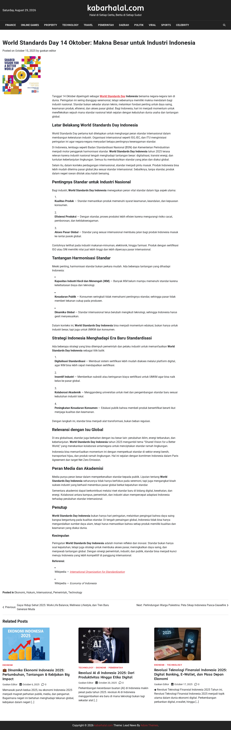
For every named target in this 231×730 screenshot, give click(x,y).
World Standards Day (112, 96)
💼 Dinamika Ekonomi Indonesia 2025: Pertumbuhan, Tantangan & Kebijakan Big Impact (36, 674)
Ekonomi (20, 592)
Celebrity (182, 25)
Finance (10, 25)
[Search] (224, 25)
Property (50, 25)
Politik (139, 25)
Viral (152, 25)
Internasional (44, 592)
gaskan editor (48, 50)
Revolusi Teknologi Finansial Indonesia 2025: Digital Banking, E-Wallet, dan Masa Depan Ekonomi (190, 674)
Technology (70, 25)
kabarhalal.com (115, 8)
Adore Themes (149, 725)
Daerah (124, 25)
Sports (166, 25)
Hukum (30, 592)
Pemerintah (106, 25)
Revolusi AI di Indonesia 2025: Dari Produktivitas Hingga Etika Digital (106, 675)
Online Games (30, 25)
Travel (88, 25)
